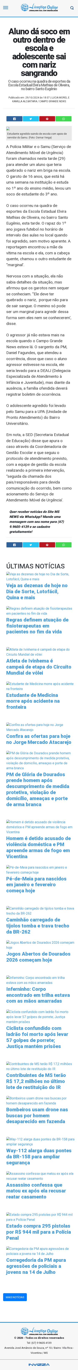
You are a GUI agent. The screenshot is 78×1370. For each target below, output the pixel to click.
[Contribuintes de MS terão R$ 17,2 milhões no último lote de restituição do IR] (40, 1066)
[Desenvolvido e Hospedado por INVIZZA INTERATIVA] (39, 1365)
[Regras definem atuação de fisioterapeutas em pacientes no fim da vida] (40, 611)
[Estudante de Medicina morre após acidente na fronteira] (40, 686)
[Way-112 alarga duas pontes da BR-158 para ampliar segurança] (40, 1142)
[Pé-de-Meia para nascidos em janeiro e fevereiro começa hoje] (40, 870)
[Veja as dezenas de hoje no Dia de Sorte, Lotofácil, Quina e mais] (40, 577)
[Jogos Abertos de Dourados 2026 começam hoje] (40, 945)
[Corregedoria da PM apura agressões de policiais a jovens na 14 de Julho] (40, 1251)
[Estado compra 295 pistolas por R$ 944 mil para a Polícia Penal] (40, 1217)
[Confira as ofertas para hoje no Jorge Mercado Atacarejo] (40, 727)
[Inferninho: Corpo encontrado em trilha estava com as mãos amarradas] (40, 980)
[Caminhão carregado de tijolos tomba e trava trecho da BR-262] (40, 911)
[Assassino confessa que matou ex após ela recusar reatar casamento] (40, 1176)
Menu (6, 9)
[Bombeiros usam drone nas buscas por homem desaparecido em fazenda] (40, 1101)
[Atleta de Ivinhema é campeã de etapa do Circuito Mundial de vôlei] (40, 652)
